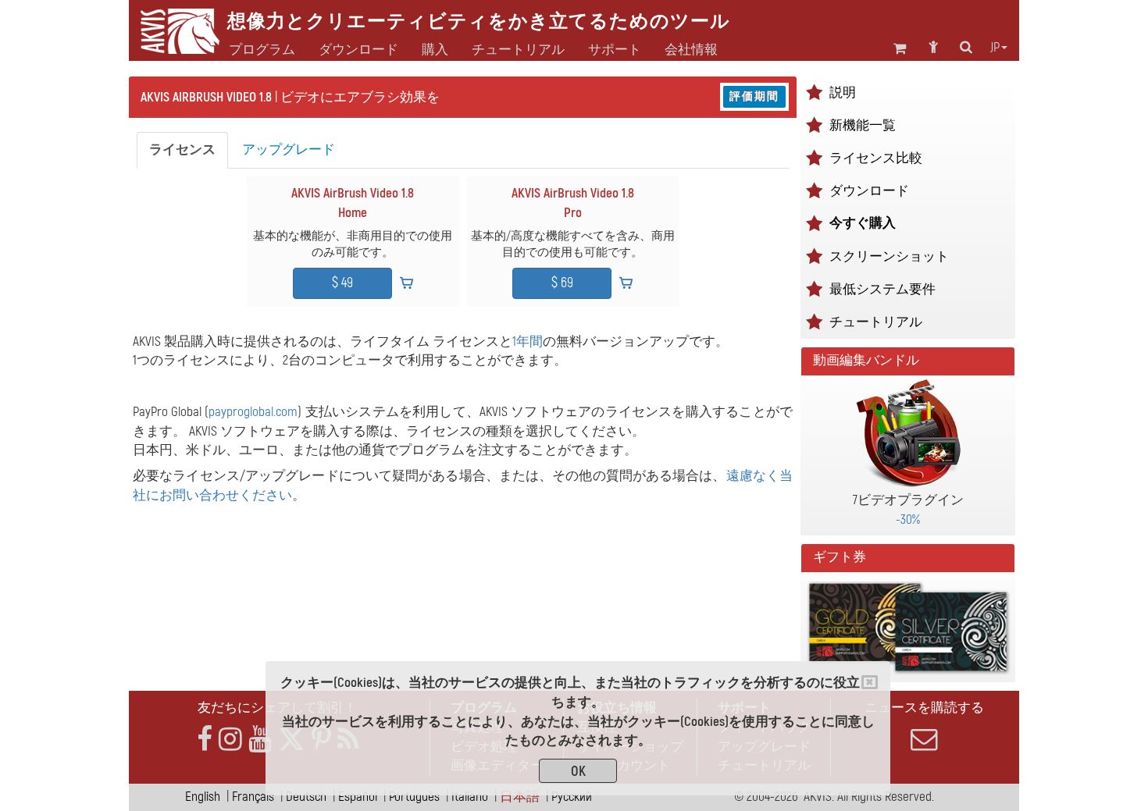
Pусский (571, 796)
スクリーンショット (889, 256)
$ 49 (342, 283)
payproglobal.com (253, 412)
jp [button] (995, 47)
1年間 (527, 341)
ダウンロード (358, 50)
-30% (908, 519)
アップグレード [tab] (288, 149)
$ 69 (562, 283)
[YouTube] (260, 739)
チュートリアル (875, 322)
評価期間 (754, 96)
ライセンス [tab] (182, 149)
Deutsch (306, 796)
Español (357, 796)
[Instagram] (230, 739)
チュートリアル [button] (518, 50)
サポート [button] (614, 50)
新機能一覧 (862, 125)
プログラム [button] (262, 50)
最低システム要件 (882, 289)
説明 (842, 92)
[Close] (869, 682)
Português (414, 796)
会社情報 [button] (691, 50)
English (202, 796)
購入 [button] (435, 50)
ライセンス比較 (875, 158)
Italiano (469, 796)
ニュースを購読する (924, 707)
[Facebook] (204, 739)
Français (253, 796)
